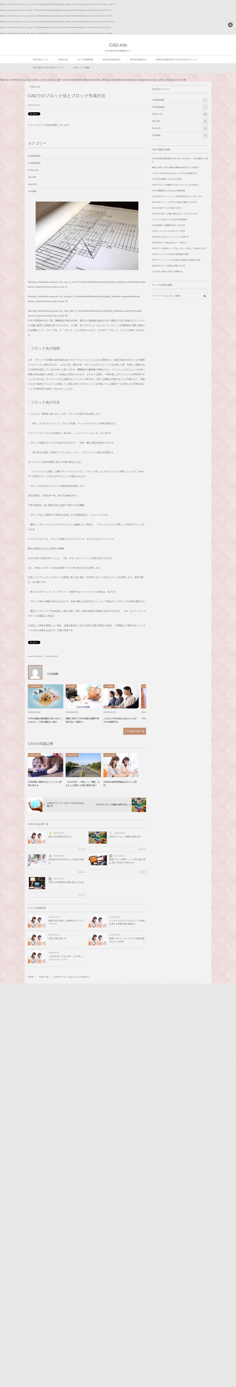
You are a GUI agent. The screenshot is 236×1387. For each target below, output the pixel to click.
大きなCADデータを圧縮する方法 (166, 208)
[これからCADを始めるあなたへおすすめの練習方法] (121, 696)
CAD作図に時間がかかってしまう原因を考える (44, 783)
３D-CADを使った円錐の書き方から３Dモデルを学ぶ (175, 214)
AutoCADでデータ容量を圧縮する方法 (168, 266)
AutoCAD (32, 184)
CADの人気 (35, 87)
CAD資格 (32, 191)
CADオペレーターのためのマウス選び (168, 231)
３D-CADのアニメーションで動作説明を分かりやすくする (177, 196)
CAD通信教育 (34, 156)
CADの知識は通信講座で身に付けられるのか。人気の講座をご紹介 (44, 720)
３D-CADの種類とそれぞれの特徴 (166, 179)
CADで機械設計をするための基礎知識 (168, 190)
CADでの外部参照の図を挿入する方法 (66, 882)
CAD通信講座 (34, 163)
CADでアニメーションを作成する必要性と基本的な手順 (176, 260)
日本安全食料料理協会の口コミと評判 (120, 783)
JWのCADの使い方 (57, 938)
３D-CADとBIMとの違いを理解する (167, 271)
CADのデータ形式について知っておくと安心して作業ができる (179, 248)
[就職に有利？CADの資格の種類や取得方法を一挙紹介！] (83, 696)
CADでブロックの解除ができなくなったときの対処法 (175, 185)
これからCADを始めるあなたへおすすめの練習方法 (120, 720)
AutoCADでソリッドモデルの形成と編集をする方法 (174, 202)
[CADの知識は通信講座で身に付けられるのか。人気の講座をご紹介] (45, 696)
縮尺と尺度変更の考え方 (59, 837)
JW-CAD (32, 177)
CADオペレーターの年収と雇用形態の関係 (170, 254)
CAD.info (118, 45)
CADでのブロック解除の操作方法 (125, 837)
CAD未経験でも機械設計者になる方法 (168, 225)
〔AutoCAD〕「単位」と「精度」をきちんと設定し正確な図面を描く (83, 783)
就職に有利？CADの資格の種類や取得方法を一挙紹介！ (82, 720)
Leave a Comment (35, 656)
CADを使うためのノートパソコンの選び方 (170, 237)
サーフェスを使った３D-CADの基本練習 (169, 219)
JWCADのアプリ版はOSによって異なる (169, 242)
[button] (230, 25)
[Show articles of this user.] (35, 672)
